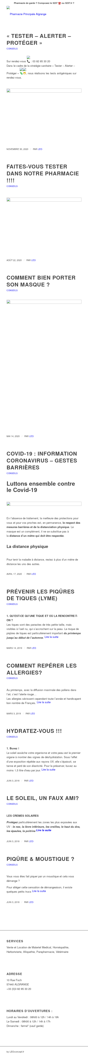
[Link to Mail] (78, 1051)
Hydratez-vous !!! (34, 731)
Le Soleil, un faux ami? (43, 798)
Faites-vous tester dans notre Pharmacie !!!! (43, 173)
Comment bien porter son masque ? (41, 281)
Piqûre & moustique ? (40, 858)
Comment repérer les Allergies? (42, 669)
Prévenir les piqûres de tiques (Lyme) (40, 595)
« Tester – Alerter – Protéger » (39, 39)
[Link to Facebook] (72, 1051)
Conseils (12, 48)
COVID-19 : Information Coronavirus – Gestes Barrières (42, 460)
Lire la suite (51, 637)
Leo (40, 149)
